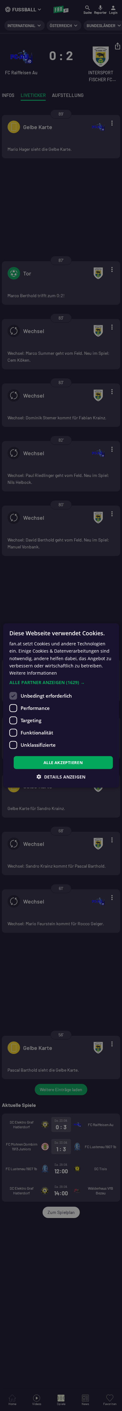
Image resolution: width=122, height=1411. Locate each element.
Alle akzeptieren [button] (63, 762)
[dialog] (61, 705)
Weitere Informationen (33, 673)
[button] (61, 682)
